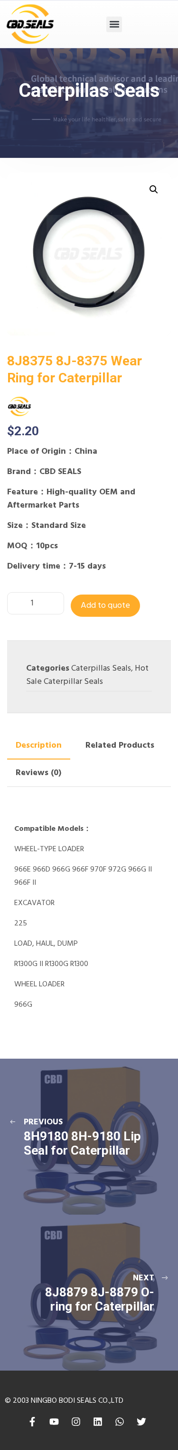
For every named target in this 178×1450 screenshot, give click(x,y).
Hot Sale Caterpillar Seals (87, 675)
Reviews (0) (38, 773)
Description (39, 745)
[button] (114, 24)
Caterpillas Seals (101, 668)
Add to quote (105, 606)
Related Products (119, 745)
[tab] (38, 746)
